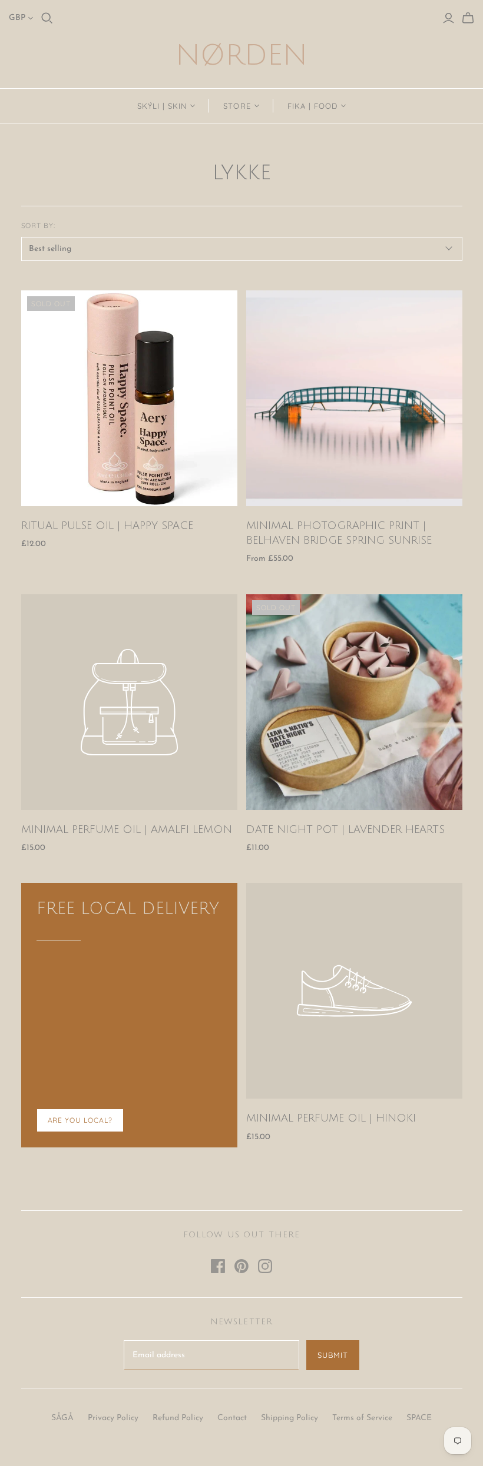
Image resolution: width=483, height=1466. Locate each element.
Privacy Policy (113, 1418)
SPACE (419, 1418)
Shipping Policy (289, 1418)
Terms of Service (362, 1418)
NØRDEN (241, 55)
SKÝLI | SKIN (162, 106)
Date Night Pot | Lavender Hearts (345, 829)
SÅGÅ (62, 1418)
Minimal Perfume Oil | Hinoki (331, 1118)
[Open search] (47, 18)
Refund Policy (178, 1418)
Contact (232, 1418)
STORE (236, 106)
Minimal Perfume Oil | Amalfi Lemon (126, 829)
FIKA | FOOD (312, 106)
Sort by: (38, 225)
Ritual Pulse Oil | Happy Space (107, 525)
